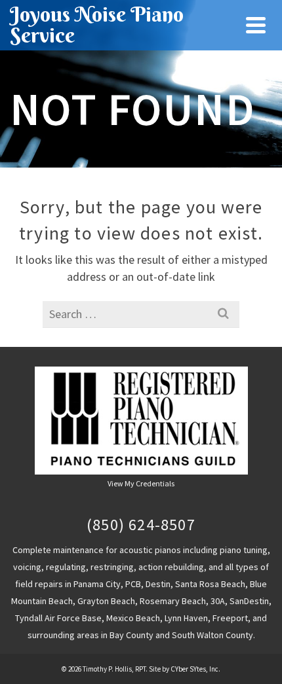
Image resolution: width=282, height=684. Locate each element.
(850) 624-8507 (141, 524)
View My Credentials (141, 483)
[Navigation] (255, 25)
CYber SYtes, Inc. (195, 669)
